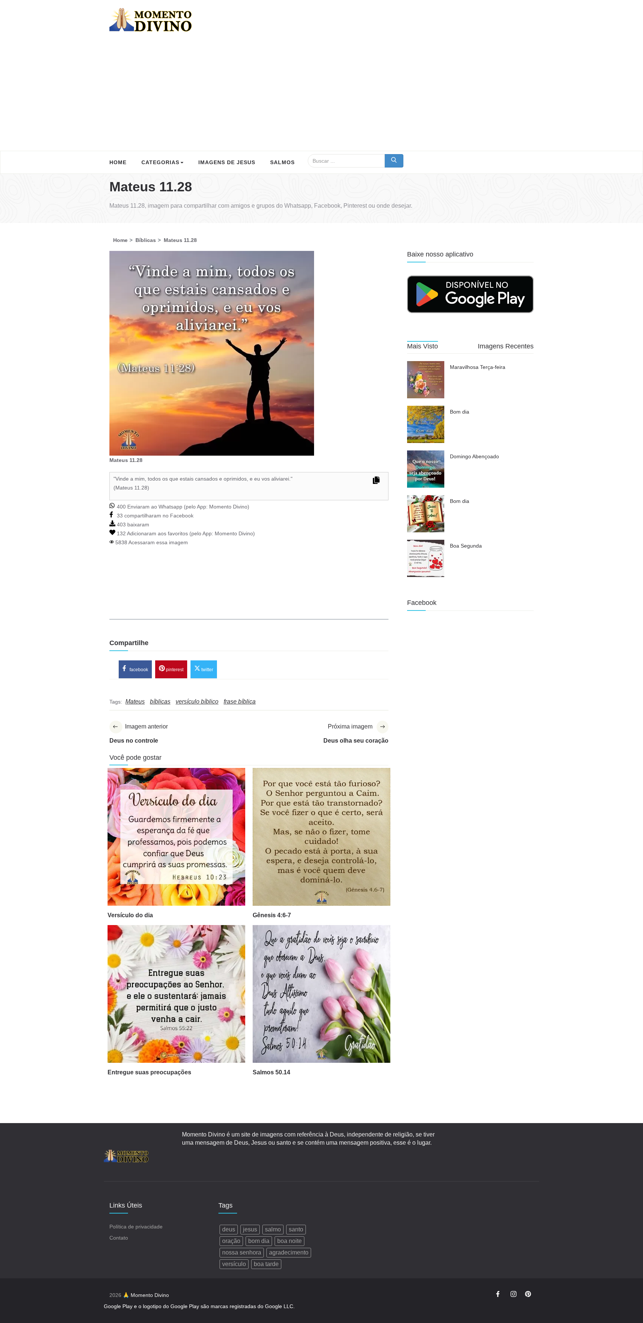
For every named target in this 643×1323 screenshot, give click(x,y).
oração (231, 1241)
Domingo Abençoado (474, 456)
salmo (273, 1229)
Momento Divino (228, 507)
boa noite (289, 1241)
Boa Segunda (466, 546)
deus (228, 1229)
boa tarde (266, 1264)
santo (296, 1229)
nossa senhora (241, 1252)
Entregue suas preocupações (149, 1072)
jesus (250, 1229)
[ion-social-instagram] (513, 1295)
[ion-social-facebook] (499, 1295)
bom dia (258, 1241)
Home (118, 162)
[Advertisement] (321, 95)
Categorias (160, 162)
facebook (138, 669)
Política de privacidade (136, 1227)
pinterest (174, 669)
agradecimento (288, 1252)
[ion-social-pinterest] (528, 1295)
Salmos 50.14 (271, 1072)
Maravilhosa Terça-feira (477, 367)
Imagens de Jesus (226, 162)
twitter (206, 669)
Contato (118, 1238)
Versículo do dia (130, 915)
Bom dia (459, 412)
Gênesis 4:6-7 (272, 915)
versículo (234, 1264)
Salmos (282, 162)
